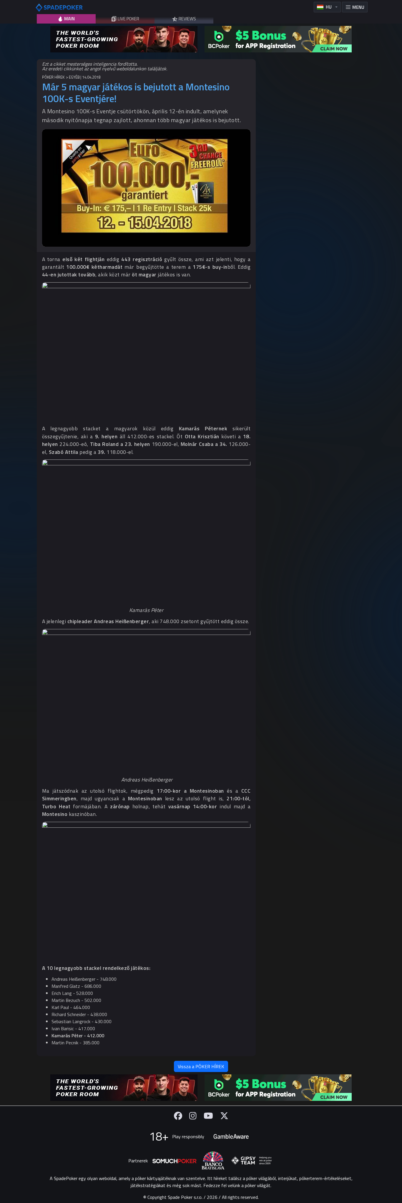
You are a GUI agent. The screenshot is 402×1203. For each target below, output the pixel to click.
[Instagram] (193, 1115)
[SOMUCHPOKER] (174, 1160)
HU (329, 7)
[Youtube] (208, 1115)
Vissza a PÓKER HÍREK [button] (201, 1066)
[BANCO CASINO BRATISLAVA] (213, 1160)
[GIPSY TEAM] (252, 1161)
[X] (224, 1115)
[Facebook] (178, 1115)
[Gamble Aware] (231, 1136)
